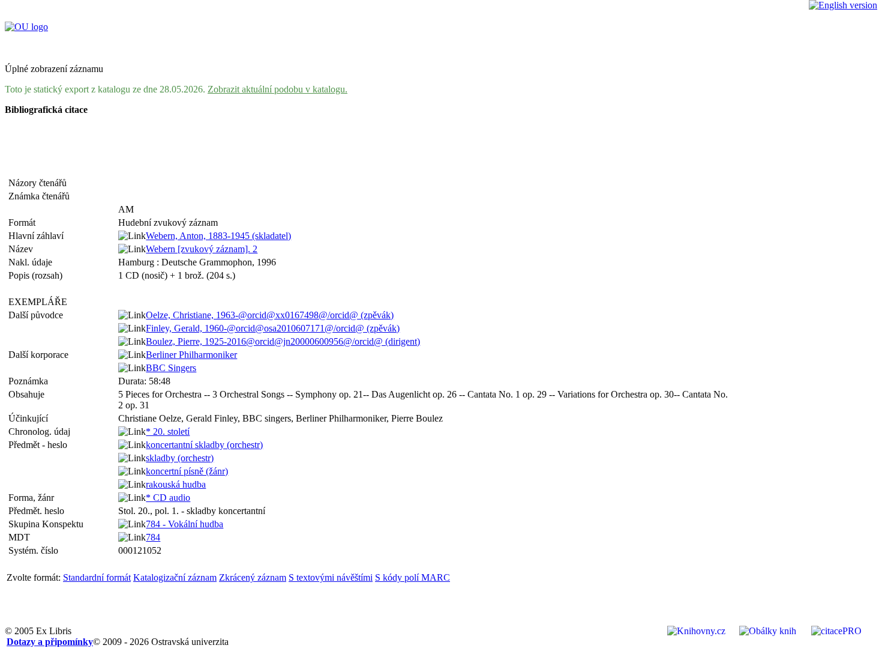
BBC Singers (171, 368)
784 (153, 537)
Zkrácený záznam (252, 577)
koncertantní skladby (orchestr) (204, 445)
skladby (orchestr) (180, 458)
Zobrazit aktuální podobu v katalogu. (277, 89)
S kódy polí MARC (412, 577)
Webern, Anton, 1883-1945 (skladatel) (218, 236)
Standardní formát (97, 577)
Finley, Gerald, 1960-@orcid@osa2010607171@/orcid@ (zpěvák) (273, 328)
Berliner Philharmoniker (191, 355)
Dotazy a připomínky (50, 642)
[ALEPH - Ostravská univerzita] (26, 27)
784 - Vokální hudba (184, 524)
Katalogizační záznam (175, 577)
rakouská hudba (176, 484)
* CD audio (168, 497)
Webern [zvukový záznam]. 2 (201, 249)
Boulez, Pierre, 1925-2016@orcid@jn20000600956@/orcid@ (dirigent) (283, 341)
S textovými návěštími (331, 577)
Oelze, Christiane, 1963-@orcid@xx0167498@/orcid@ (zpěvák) (270, 315)
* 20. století (168, 431)
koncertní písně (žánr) (187, 471)
